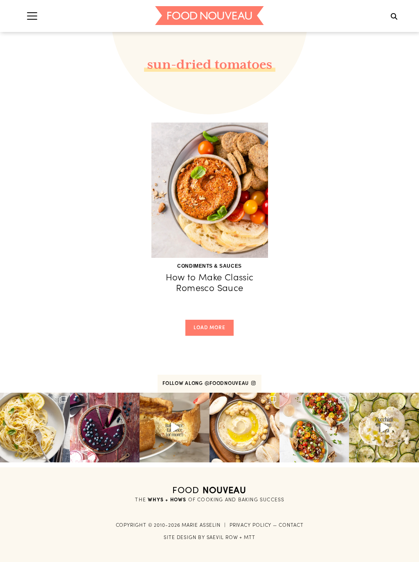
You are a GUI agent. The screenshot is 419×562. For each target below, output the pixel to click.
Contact (291, 525)
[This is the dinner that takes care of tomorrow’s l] (175, 428)
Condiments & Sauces (209, 266)
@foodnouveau (227, 383)
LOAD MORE (209, 327)
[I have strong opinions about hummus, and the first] (244, 428)
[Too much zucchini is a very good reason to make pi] (384, 428)
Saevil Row (222, 537)
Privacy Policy (251, 525)
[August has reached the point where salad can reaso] (314, 428)
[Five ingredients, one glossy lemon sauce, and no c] (35, 428)
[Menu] (32, 16)
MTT (249, 537)
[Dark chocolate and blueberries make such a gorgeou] (105, 428)
